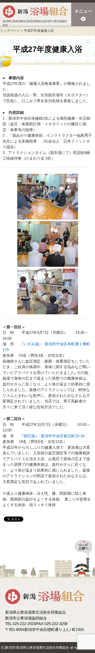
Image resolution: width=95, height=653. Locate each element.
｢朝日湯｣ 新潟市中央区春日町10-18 (53, 436)
